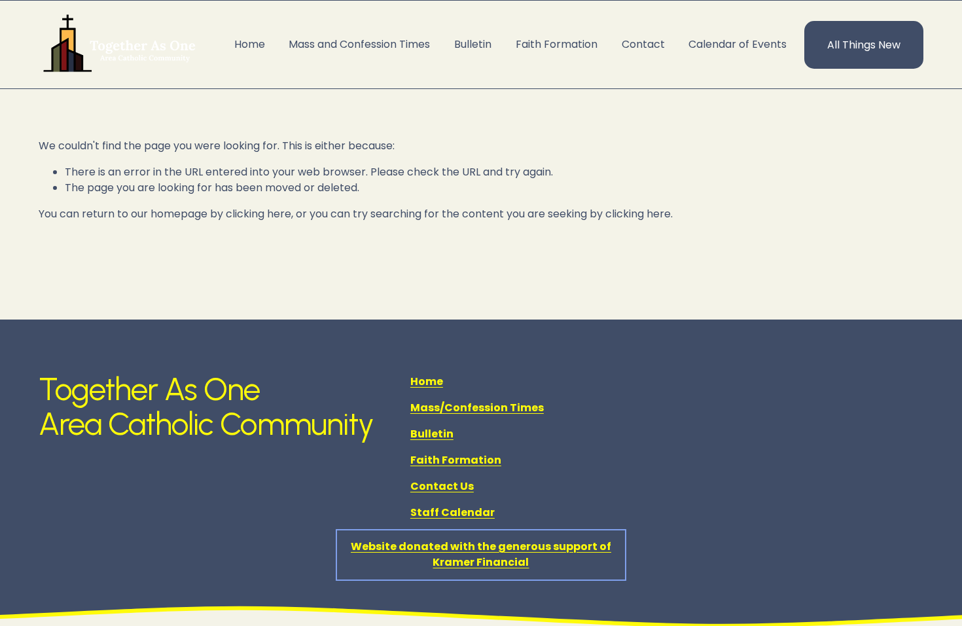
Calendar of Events (737, 44)
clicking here (258, 213)
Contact (643, 44)
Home (249, 44)
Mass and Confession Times (359, 44)
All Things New (863, 44)
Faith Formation (556, 44)
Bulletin (472, 44)
